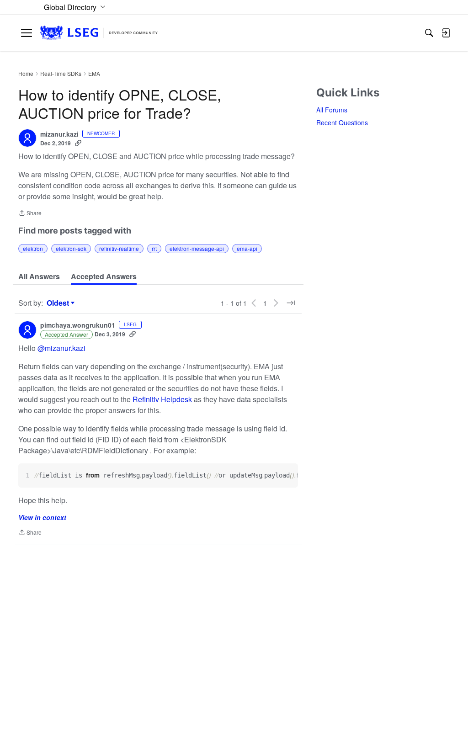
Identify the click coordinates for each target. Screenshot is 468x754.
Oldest (59, 302)
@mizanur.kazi (61, 348)
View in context (42, 517)
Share (30, 213)
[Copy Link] (78, 143)
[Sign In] (445, 33)
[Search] (429, 33)
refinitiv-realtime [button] (119, 248)
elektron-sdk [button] (71, 248)
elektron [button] (33, 248)
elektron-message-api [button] (197, 248)
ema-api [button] (247, 248)
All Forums (331, 109)
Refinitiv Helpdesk (162, 399)
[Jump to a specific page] (290, 303)
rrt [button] (154, 248)
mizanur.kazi (59, 134)
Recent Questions (342, 122)
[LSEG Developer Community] (99, 33)
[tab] (39, 276)
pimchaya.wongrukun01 (77, 325)
